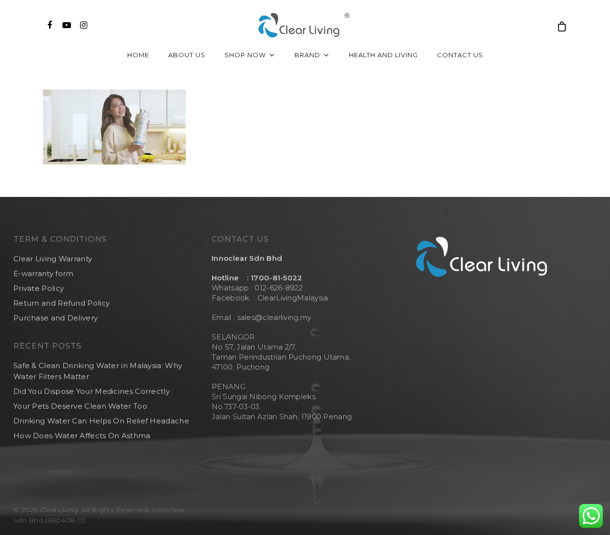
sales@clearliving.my (273, 317)
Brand (307, 55)
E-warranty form (43, 273)
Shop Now (245, 55)
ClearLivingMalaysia (292, 297)
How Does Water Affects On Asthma (82, 435)
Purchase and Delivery (55, 317)
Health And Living (383, 55)
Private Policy (38, 288)
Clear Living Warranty (52, 258)
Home (138, 55)
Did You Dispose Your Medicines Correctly (91, 391)
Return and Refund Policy (61, 303)
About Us (186, 55)
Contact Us (460, 55)
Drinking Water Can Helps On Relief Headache (101, 420)
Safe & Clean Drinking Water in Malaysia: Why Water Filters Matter (97, 371)
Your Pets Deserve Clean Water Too (80, 406)
